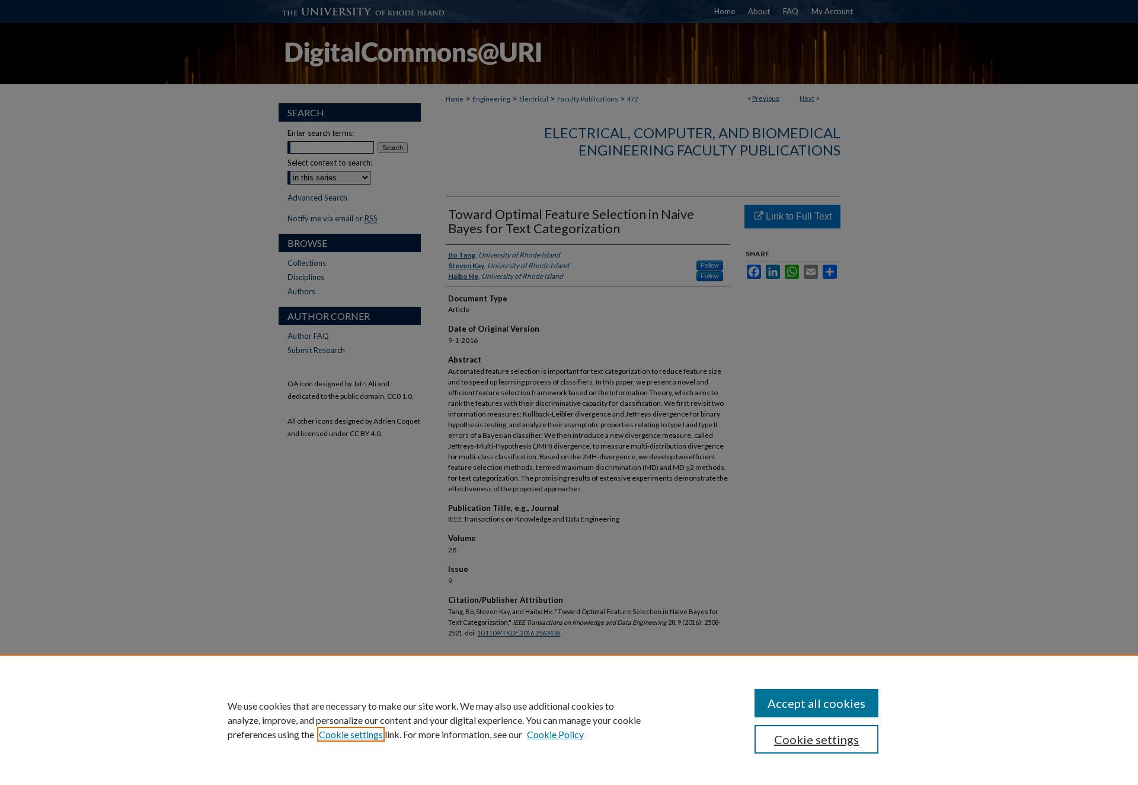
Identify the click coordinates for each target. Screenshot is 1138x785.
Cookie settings (351, 734)
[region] (569, 719)
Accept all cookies (816, 703)
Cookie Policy (555, 734)
